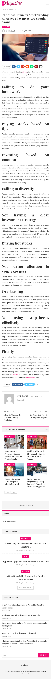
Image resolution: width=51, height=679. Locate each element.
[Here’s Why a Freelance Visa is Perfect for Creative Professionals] (14, 442)
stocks (24, 71)
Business (6, 27)
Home (25, 557)
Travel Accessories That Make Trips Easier (20, 633)
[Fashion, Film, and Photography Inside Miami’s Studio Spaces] (37, 442)
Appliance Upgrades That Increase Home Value (26, 561)
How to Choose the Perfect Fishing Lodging (12, 417)
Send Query (25, 665)
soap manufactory (9, 521)
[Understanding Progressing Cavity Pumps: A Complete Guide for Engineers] (37, 469)
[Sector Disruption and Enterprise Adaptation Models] (14, 469)
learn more (30, 377)
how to (15, 374)
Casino (25, 571)
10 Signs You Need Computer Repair (38, 416)
